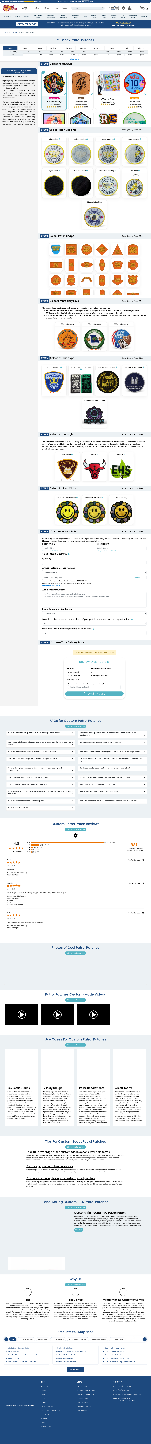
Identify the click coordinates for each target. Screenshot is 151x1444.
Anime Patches (13, 1352)
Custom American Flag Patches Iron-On (120, 1362)
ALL (13, 1339)
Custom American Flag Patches (117, 1358)
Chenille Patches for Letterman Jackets (71, 1352)
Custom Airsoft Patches (114, 1355)
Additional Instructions (53, 589)
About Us (44, 1386)
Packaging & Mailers (133, 16)
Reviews (54, 48)
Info (25, 48)
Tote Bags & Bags (76, 16)
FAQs (39, 48)
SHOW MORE (75, 1369)
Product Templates (84, 1406)
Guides (64, 8)
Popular (126, 48)
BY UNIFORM (42, 1339)
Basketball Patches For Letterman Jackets (23, 1355)
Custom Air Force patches (115, 1348)
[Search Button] (102, 8)
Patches (26, 16)
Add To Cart (96, 694)
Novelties (144, 16)
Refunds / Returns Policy (86, 1390)
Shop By (17, 16)
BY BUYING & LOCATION (77, 1339)
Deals (56, 8)
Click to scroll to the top (75, 726)
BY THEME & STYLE (26, 1339)
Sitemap (44, 1418)
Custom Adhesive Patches (66, 1362)
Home (6, 32)
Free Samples (25, 8)
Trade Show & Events (38, 16)
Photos (68, 48)
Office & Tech (104, 16)
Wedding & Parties (94, 16)
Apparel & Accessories (63, 16)
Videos (83, 48)
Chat (117, 10)
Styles (46, 8)
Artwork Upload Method (54, 567)
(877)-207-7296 (125, 1386)
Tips (112, 48)
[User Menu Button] (123, 8)
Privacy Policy (82, 1386)
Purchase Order (83, 1402)
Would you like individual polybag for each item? (67, 628)
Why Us (140, 48)
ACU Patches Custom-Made (18, 1348)
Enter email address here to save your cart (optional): (88, 684)
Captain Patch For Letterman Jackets (22, 1362)
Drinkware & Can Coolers (51, 16)
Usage (97, 48)
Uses (43, 1422)
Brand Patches (13, 1358)
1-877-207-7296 (112, 8)
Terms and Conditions (85, 1394)
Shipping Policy (82, 1398)
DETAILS (92, 1)
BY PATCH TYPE (58, 1339)
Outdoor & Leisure (114, 16)
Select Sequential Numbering (57, 609)
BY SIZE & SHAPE (117, 1339)
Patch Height (102, 543)
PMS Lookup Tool (47, 1406)
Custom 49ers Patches (64, 1358)
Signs (85, 16)
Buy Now (78, 1230)
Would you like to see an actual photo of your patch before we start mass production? (86, 619)
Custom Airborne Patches (114, 1352)
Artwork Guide (46, 1426)
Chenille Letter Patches (64, 1348)
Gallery (43, 1390)
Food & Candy (123, 16)
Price (10, 48)
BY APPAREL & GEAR (99, 1339)
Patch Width (48, 543)
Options (36, 8)
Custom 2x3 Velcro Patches (66, 1355)
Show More (75, 59)
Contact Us (45, 1414)
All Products (7, 16)
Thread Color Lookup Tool (50, 1410)
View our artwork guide (51, 585)
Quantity (46, 558)
